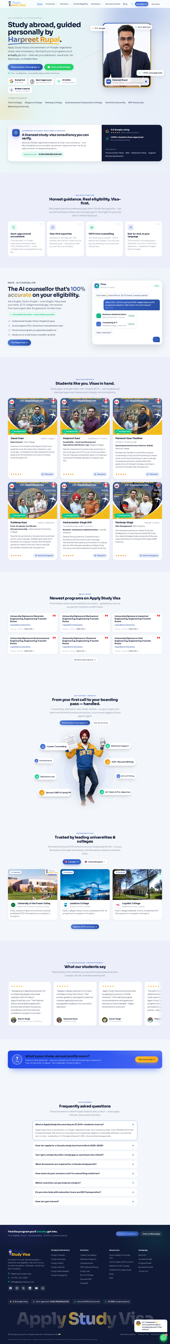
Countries (50, 4)
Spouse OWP (86, 1279)
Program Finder (145, 1263)
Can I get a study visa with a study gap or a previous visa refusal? (69, 1155)
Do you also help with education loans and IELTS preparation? (68, 1192)
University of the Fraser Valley (34, 903)
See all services (101, 723)
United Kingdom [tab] (95, 861)
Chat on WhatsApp (60, 67)
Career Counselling (88, 1255)
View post (49, 474)
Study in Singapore (59, 1275)
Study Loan (85, 1271)
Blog (125, 4)
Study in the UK (57, 1263)
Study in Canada (58, 1255)
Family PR (84, 1283)
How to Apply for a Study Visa (119, 1256)
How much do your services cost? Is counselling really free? (67, 1173)
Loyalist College (131, 903)
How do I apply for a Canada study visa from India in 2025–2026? (69, 1145)
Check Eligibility (80, 4)
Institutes (95, 4)
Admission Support (88, 1259)
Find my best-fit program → (25, 67)
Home (40, 4)
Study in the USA (58, 1267)
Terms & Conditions (128, 1334)
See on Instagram (45, 555)
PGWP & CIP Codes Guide (120, 1270)
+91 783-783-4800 (19, 1278)
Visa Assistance (86, 1263)
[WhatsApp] (42, 1288)
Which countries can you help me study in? (58, 1183)
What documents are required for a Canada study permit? (66, 1164)
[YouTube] (36, 1288)
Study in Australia (58, 1259)
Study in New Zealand (60, 1271)
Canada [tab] (72, 861)
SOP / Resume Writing (89, 1267)
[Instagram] (17, 1288)
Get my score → (146, 1059)
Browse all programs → (85, 659)
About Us (142, 1255)
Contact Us (143, 1271)
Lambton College (79, 903)
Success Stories (112, 4)
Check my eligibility (127, 1234)
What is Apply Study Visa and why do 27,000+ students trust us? (69, 1124)
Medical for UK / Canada (119, 1266)
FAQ (111, 1278)
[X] (23, 1288)
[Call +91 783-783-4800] (132, 4)
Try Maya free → (19, 342)
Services (64, 4)
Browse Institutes (146, 1267)
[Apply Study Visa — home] (21, 4)
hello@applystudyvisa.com (22, 1282)
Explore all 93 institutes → (85, 926)
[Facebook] (10, 1288)
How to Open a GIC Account (121, 1262)
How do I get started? (47, 1201)
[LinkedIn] (29, 1288)
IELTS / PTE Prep (86, 1275)
